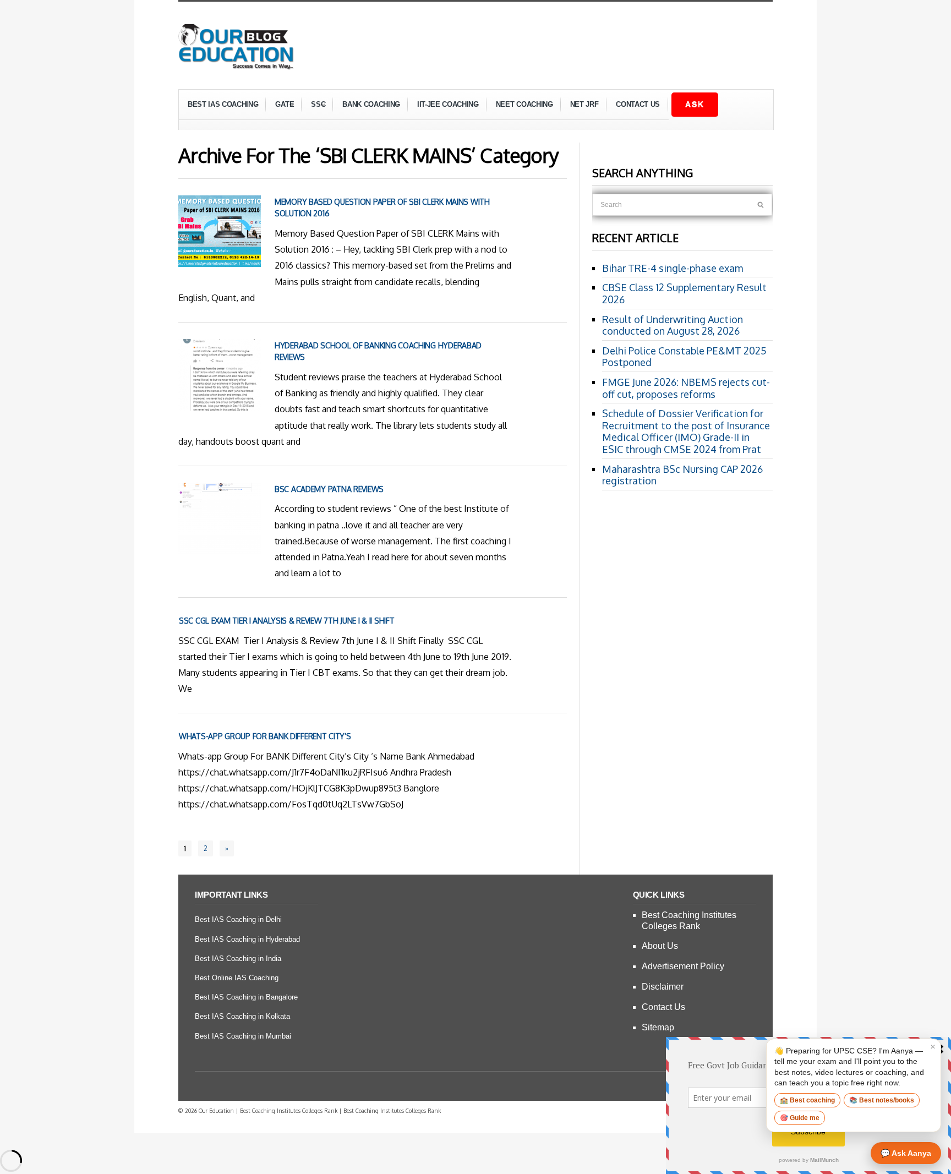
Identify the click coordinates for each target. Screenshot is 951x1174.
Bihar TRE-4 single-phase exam (672, 268)
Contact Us (638, 104)
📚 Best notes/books (881, 1100)
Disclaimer (663, 986)
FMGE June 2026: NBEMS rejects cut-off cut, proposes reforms (686, 388)
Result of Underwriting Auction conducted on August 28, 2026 (672, 325)
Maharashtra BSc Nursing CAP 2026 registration (682, 475)
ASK (694, 104)
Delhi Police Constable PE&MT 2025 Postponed (684, 357)
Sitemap (658, 1027)
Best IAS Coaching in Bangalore (246, 997)
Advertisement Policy (683, 966)
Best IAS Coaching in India (238, 958)
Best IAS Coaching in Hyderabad (247, 939)
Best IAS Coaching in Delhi (238, 919)
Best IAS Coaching (218, 106)
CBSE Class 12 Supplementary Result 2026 (684, 293)
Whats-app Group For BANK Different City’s (265, 736)
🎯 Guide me (799, 1118)
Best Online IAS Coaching (236, 978)
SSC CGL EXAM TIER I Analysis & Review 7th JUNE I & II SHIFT (286, 620)
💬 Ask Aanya (906, 1153)
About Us (660, 946)
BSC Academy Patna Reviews (329, 489)
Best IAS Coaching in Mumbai (243, 1036)
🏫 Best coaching (807, 1100)
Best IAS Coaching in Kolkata (242, 1016)
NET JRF (584, 104)
